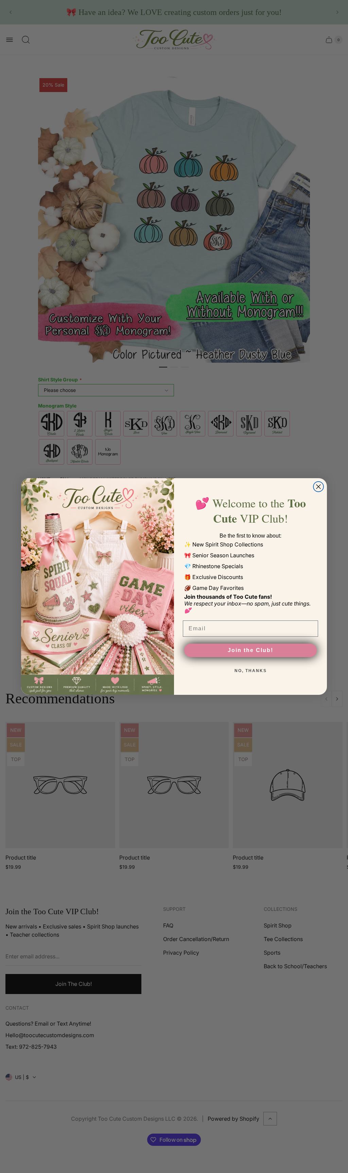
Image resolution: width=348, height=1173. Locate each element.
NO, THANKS (250, 670)
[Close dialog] (318, 487)
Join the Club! (250, 650)
